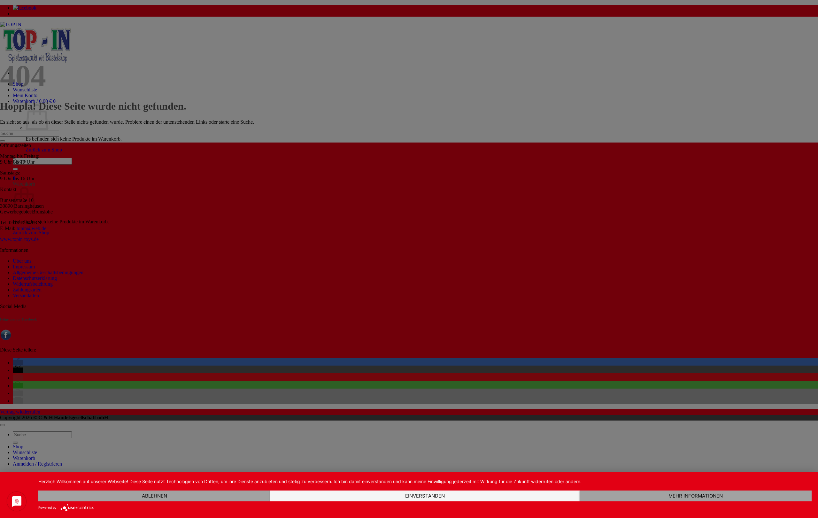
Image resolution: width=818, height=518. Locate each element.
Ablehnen (154, 496)
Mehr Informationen (695, 496)
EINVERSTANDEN (425, 496)
